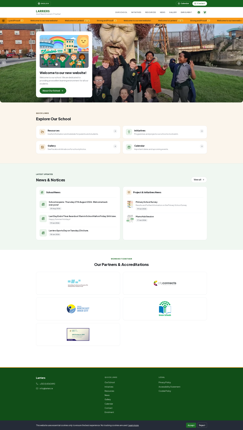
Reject (202, 425)
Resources (150, 12)
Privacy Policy (165, 382)
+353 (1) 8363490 (47, 384)
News (162, 12)
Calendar (185, 3)
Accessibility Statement (169, 387)
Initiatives (136, 12)
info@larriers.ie (46, 388)
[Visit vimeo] (204, 12)
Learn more (133, 425)
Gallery (173, 12)
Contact (201, 3)
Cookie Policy (165, 391)
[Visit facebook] (199, 12)
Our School (121, 12)
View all (197, 179)
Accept (191, 425)
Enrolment (186, 12)
